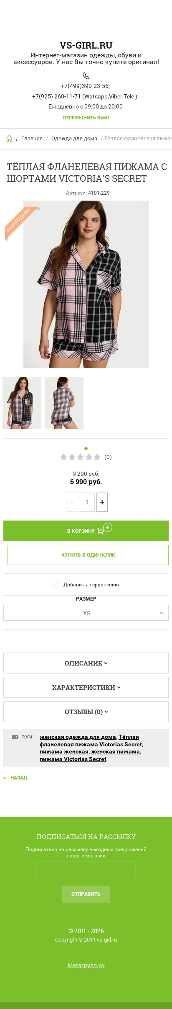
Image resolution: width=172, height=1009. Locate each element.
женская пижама (115, 751)
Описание (83, 663)
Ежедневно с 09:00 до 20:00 (85, 106)
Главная (32, 138)
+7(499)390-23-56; (85, 86)
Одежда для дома (74, 138)
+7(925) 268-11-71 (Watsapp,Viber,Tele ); (85, 96)
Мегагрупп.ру (86, 965)
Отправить (86, 894)
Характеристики (83, 687)
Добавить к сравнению (91, 585)
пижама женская (64, 751)
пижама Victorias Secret (73, 759)
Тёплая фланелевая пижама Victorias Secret (91, 740)
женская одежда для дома (78, 736)
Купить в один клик (88, 555)
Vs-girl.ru (86, 45)
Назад (18, 777)
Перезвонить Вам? (86, 118)
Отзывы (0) (84, 711)
